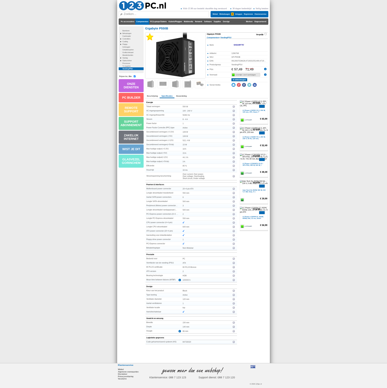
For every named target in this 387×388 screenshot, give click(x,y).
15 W (185, 145)
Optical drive (127, 60)
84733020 (187, 342)
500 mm (186, 201)
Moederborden (127, 55)
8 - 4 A (185, 119)
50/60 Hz (186, 115)
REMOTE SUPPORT (131, 109)
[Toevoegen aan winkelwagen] (262, 106)
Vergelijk (259, 35)
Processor (126, 63)
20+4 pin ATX (188, 189)
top (184, 308)
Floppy (124, 44)
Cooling (125, 41)
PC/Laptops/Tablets (158, 22)
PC (184, 259)
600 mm (186, 227)
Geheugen (126, 47)
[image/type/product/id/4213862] (175, 55)
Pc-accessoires (127, 22)
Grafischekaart (127, 52)
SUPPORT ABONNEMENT (131, 123)
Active (185, 128)
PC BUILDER (131, 97)
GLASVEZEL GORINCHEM (131, 161)
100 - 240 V (187, 111)
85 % (185, 166)
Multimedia (188, 22)
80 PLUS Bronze (189, 267)
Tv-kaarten (126, 66)
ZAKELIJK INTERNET (131, 137)
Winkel (215, 14)
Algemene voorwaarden (128, 372)
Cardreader (126, 36)
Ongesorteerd (260, 22)
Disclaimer (122, 374)
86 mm (185, 331)
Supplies (217, 22)
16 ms (185, 170)
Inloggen (238, 14)
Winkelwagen (226, 14)
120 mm (186, 299)
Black (185, 291)
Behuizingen (126, 33)
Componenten (142, 22)
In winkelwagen (239, 80)
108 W (185, 132)
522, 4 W (186, 140)
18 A (184, 149)
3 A (184, 162)
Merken (249, 22)
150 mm (186, 323)
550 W (185, 107)
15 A (184, 153)
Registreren (248, 14)
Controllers (126, 39)
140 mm (186, 327)
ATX (184, 263)
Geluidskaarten (128, 50)
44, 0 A (185, 157)
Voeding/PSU (127, 69)
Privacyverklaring (125, 376)
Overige (226, 22)
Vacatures (122, 379)
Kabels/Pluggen (175, 22)
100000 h (186, 280)
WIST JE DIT (131, 149)
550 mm (186, 193)
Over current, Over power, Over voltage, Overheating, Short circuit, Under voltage (194, 176)
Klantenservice (260, 14)
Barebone (126, 31)
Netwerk (198, 22)
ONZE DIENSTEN (131, 85)
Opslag (125, 58)
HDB (185, 276)
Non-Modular (188, 248)
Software (208, 22)
